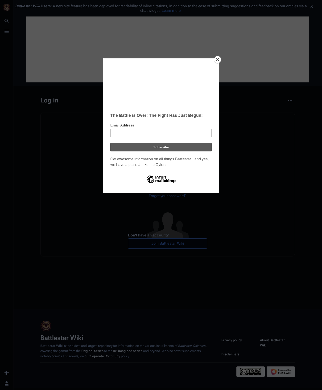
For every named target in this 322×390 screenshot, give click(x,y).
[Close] (217, 59)
